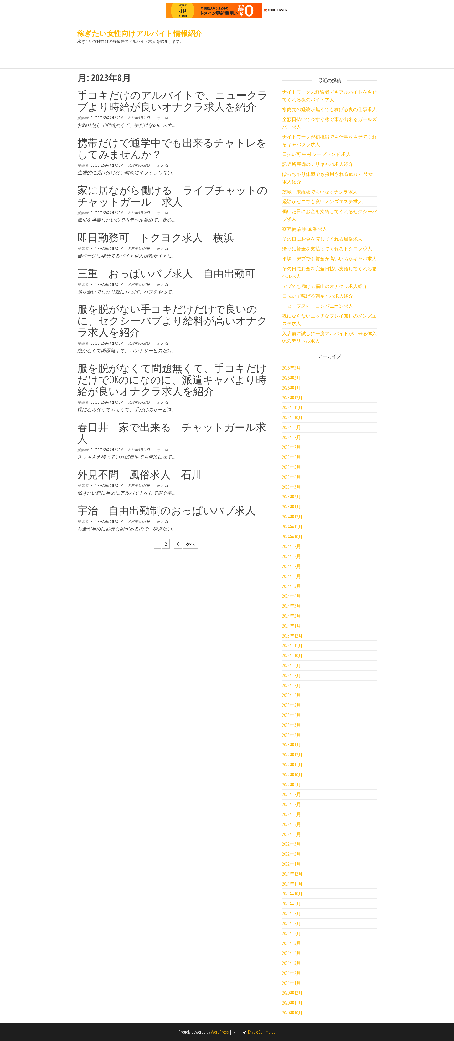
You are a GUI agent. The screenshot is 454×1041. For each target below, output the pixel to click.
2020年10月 (292, 1013)
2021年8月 (291, 913)
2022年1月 (291, 864)
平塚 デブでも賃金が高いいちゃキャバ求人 (329, 258)
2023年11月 (292, 645)
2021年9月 (291, 903)
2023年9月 (291, 665)
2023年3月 (291, 725)
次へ (190, 544)
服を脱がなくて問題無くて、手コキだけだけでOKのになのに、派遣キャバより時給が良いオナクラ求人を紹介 (172, 379)
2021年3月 (291, 963)
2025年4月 (291, 477)
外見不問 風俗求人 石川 (139, 474)
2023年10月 (292, 655)
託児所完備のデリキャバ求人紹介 (317, 164)
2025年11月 (292, 407)
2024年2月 (291, 616)
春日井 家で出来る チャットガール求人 (171, 433)
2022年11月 (292, 764)
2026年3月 (291, 368)
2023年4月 (291, 715)
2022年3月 (291, 844)
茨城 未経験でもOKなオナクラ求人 (320, 191)
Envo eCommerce (261, 1032)
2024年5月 (291, 586)
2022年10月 (292, 774)
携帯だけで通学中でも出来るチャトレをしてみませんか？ (172, 148)
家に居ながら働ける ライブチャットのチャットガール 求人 (172, 196)
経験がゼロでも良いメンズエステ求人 (322, 201)
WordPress (220, 1032)
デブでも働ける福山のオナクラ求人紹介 (324, 286)
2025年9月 (291, 427)
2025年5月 (291, 467)
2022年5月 (291, 824)
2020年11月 (292, 1003)
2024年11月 (292, 526)
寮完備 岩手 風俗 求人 (304, 229)
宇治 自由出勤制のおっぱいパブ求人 (166, 510)
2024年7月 (291, 566)
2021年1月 (291, 983)
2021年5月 (291, 943)
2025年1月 (291, 506)
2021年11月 (292, 884)
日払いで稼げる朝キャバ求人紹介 (317, 296)
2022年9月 (291, 784)
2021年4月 (291, 953)
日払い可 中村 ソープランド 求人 (316, 154)
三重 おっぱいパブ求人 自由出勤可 (166, 273)
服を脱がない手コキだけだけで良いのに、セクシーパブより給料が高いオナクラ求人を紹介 (172, 320)
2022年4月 (291, 834)
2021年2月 (291, 973)
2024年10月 (292, 536)
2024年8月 (291, 556)
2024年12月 (292, 516)
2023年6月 (291, 695)
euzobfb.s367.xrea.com (107, 117)
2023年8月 (291, 675)
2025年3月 (291, 487)
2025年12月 (292, 398)
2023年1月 (291, 745)
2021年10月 (292, 893)
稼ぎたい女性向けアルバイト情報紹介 (139, 33)
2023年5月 (291, 705)
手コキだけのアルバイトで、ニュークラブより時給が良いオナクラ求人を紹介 (172, 101)
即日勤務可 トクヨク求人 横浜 (155, 237)
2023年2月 (291, 735)
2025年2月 (291, 496)
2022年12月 (292, 754)
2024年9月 (291, 546)
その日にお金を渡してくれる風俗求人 (322, 239)
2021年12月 (292, 874)
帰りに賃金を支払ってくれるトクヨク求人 (327, 248)
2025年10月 (292, 417)
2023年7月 (291, 685)
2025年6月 (291, 457)
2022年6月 (291, 814)
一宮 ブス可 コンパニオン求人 (317, 306)
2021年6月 (291, 933)
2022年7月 (291, 804)
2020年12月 (292, 993)
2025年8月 (291, 437)
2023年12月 (292, 636)
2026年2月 (291, 378)
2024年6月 (291, 576)
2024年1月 (291, 626)
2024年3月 (291, 606)
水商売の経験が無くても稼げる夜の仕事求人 (329, 109)
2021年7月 (291, 923)
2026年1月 (291, 388)
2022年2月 (291, 854)
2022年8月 (291, 794)
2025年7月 (291, 447)
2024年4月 (291, 596)
